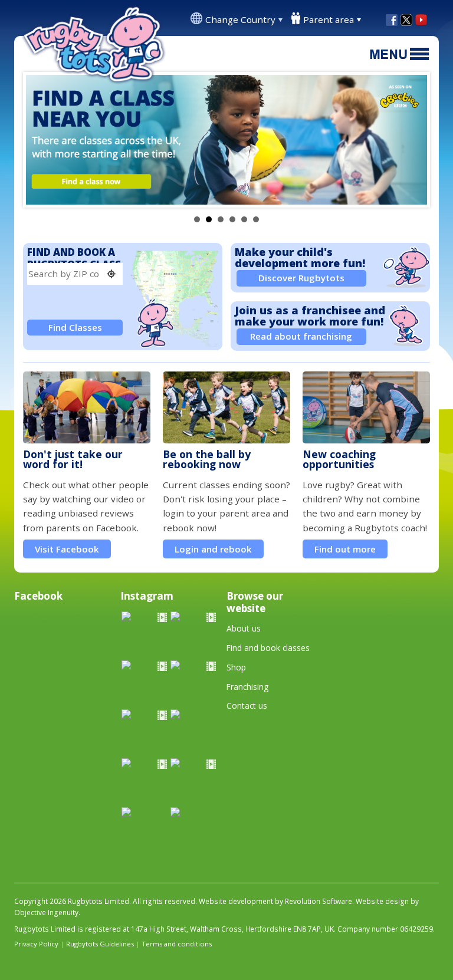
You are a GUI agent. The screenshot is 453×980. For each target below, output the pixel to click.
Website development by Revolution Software (275, 901)
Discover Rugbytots (301, 278)
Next (411, 139)
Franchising (247, 686)
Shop (236, 667)
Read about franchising (301, 336)
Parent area (328, 19)
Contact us (246, 705)
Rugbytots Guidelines (100, 943)
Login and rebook (213, 549)
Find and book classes (268, 647)
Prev (41, 139)
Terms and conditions (177, 943)
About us (243, 628)
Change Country (240, 19)
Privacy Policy (36, 943)
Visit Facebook (67, 549)
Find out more (345, 549)
